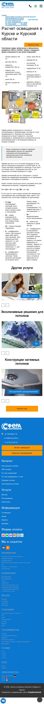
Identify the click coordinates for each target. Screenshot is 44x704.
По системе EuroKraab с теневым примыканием (16, 642)
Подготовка (6, 502)
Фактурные (5, 605)
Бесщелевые (5, 644)
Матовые (4, 599)
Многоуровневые (7, 579)
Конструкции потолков (10, 466)
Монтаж (4, 495)
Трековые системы (7, 558)
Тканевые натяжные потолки (10, 672)
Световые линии (6, 561)
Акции (4, 516)
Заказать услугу (33, 45)
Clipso (4, 678)
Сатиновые (5, 603)
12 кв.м (4, 658)
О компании (6, 513)
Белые (3, 666)
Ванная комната (6, 619)
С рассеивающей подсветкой (10, 589)
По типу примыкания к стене (12, 477)
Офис (3, 625)
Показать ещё (22, 409)
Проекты (5, 520)
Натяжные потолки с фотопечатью (12, 556)
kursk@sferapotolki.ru (11, 438)
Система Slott (6, 569)
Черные (4, 668)
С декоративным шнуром (9, 635)
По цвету (4, 662)
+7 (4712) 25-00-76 (11, 442)
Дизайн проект (30, 295)
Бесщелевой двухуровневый (23, 391)
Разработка (6, 692)
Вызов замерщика (22, 447)
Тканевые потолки (8, 480)
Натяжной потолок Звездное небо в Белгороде (16, 563)
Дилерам (5, 523)
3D (36, 343)
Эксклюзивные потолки (10, 484)
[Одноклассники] (8, 548)
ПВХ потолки (6, 469)
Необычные (5, 583)
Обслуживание (7, 498)
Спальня (4, 621)
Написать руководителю (22, 453)
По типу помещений (9, 473)
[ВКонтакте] (3, 548)
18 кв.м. (4, 654)
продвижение (17, 692)
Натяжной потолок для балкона (11, 613)
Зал (3, 615)
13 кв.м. (4, 656)
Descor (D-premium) (8, 676)
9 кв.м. (4, 652)
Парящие (4, 638)
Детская (4, 623)
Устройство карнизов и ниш (10, 585)
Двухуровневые (6, 577)
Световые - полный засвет (9, 567)
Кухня (3, 617)
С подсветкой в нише (8, 591)
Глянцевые (5, 601)
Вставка (4, 633)
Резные (4, 581)
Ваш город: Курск (8, 7)
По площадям (6, 648)
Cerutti (4, 680)
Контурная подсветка (8, 640)
